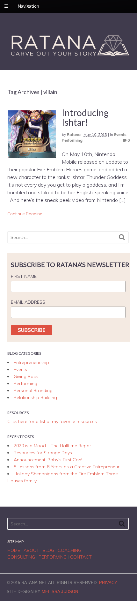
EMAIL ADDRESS (28, 302)
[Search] (122, 237)
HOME (13, 550)
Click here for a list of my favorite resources (52, 421)
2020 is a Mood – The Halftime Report (53, 446)
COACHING (69, 550)
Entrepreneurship (31, 362)
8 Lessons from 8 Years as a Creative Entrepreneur (66, 467)
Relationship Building (35, 397)
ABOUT (31, 550)
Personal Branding (33, 390)
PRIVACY (108, 582)
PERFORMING (53, 557)
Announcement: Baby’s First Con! (48, 460)
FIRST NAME (24, 276)
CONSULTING (21, 557)
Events (120, 134)
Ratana (74, 134)
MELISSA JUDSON (60, 591)
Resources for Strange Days (43, 453)
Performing (72, 140)
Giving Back (26, 376)
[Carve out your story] (68, 57)
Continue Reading (24, 213)
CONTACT (81, 557)
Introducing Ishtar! (85, 117)
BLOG (48, 550)
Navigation (28, 6)
